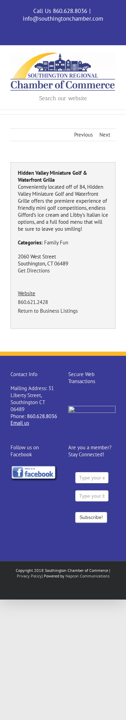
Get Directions (34, 270)
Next (104, 134)
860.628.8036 (42, 416)
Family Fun (56, 242)
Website (26, 293)
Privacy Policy (29, 576)
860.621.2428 (33, 302)
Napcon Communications (87, 576)
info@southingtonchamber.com (63, 18)
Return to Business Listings (48, 310)
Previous (83, 134)
